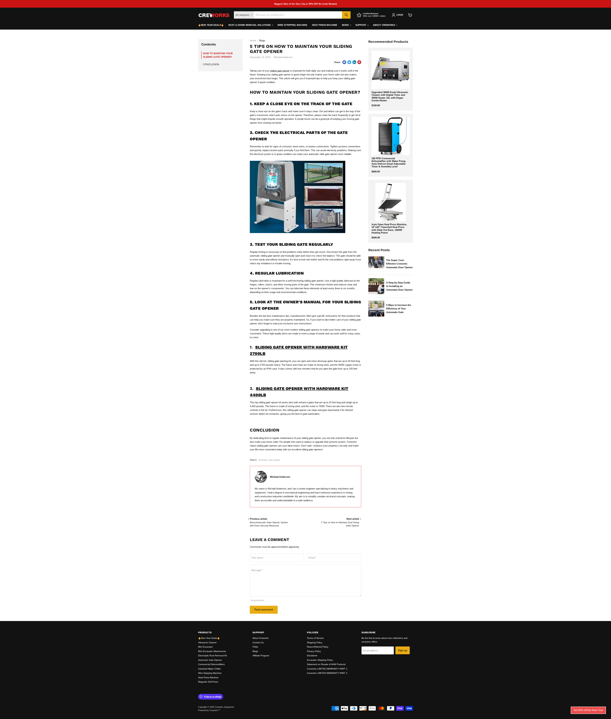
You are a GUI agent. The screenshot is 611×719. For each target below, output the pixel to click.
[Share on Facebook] (344, 62)
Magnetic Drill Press (208, 682)
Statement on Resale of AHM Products (326, 664)
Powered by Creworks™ (209, 710)
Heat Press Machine (324, 25)
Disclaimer (312, 655)
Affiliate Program (261, 655)
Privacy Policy (314, 651)
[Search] (346, 15)
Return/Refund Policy (317, 647)
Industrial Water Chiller (209, 668)
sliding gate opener (280, 70)
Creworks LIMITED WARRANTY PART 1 (327, 668)
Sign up (402, 650)
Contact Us (258, 642)
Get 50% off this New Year (588, 710)
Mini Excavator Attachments (212, 651)
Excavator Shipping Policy (320, 660)
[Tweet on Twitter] (349, 62)
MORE (345, 25)
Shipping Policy (314, 642)
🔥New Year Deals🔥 (211, 25)
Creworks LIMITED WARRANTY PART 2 (327, 673)
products (351, 315)
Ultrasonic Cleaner (207, 642)
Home (253, 40)
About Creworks (384, 25)
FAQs (255, 647)
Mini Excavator (205, 647)
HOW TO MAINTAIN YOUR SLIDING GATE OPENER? (218, 55)
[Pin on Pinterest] (359, 62)
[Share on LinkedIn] (354, 62)
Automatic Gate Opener (269, 460)
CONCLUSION (211, 64)
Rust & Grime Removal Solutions (249, 25)
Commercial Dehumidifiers (211, 664)
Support (361, 25)
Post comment (263, 609)
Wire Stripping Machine (292, 25)
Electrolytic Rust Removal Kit (212, 655)
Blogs (255, 651)
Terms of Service (315, 638)
